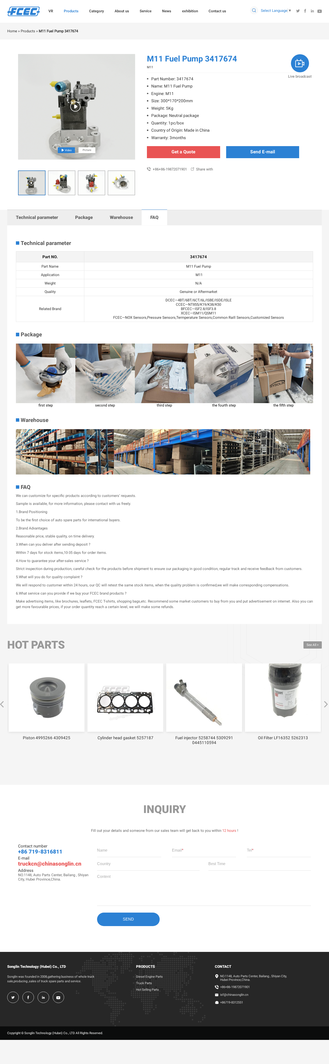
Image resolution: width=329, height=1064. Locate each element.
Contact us (217, 11)
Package (84, 217)
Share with (202, 169)
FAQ (154, 217)
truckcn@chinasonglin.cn (49, 864)
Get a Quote (183, 152)
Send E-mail (262, 152)
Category (96, 11)
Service (145, 11)
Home (12, 31)
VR (50, 11)
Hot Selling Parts (147, 989)
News (166, 11)
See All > (313, 645)
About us (122, 11)
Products (71, 11)
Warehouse (121, 217)
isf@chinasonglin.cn (234, 994)
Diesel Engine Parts (149, 976)
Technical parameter (37, 217)
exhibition (190, 11)
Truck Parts (144, 983)
